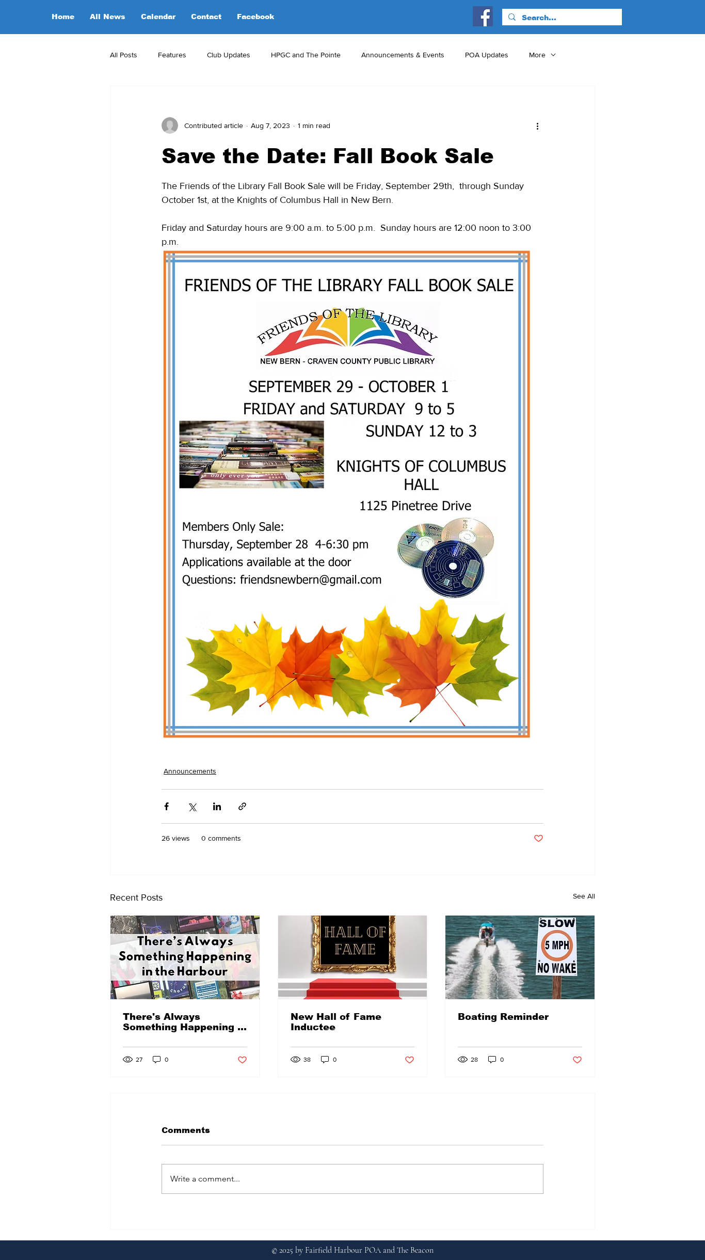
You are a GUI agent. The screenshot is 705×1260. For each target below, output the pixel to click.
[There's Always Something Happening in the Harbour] (185, 957)
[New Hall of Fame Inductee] (352, 957)
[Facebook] (483, 16)
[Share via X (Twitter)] (192, 806)
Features (172, 55)
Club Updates (228, 55)
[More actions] (537, 125)
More (537, 55)
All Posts (123, 55)
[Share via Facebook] (166, 806)
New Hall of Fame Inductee (336, 1022)
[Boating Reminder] (520, 957)
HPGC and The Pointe (306, 55)
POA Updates (486, 55)
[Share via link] (242, 806)
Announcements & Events (402, 55)
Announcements (190, 771)
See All (584, 896)
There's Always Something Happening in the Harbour (185, 1022)
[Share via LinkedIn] (217, 806)
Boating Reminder (503, 1017)
